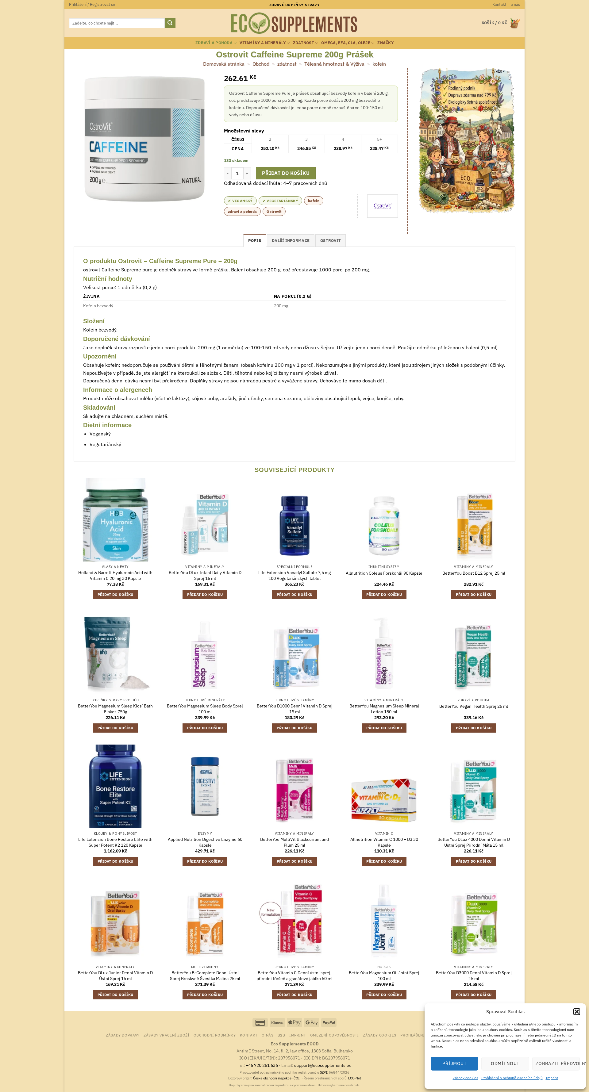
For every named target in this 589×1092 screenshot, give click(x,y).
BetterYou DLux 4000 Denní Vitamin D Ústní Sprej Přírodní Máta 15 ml (473, 842)
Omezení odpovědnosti (334, 1035)
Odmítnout (505, 1063)
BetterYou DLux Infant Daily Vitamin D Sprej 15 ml (205, 575)
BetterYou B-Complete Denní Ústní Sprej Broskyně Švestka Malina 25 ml (205, 975)
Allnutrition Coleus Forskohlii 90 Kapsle (384, 573)
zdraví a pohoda (214, 42)
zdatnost (303, 42)
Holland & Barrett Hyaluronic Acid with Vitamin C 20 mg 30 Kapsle (115, 575)
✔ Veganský (240, 200)
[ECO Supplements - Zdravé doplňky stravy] (294, 23)
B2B (281, 1035)
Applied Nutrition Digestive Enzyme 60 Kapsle (205, 842)
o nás (515, 4)
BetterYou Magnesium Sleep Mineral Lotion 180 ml (384, 709)
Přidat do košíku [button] (115, 594)
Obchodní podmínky (215, 1035)
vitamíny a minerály (263, 42)
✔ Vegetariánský (280, 200)
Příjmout (454, 1063)
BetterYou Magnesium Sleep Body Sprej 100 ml (205, 709)
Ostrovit (274, 211)
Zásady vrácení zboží (166, 1035)
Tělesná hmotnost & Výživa (334, 64)
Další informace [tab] (291, 240)
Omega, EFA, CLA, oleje (345, 42)
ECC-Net (354, 1078)
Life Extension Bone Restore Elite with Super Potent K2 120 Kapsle (115, 842)
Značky (385, 42)
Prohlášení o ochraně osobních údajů (512, 1077)
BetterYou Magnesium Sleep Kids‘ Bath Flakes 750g (115, 709)
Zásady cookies (465, 1077)
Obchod (260, 64)
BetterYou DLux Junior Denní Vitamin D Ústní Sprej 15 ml (115, 975)
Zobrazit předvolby (558, 1063)
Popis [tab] (254, 240)
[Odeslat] (170, 23)
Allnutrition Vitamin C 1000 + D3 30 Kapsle (384, 842)
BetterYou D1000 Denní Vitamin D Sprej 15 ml (295, 709)
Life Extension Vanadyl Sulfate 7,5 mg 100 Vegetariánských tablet (294, 575)
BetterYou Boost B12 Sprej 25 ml (473, 573)
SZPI (323, 1072)
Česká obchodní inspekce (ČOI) (277, 1078)
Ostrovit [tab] (330, 240)
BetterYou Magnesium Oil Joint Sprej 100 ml (384, 975)
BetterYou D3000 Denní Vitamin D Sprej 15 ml (474, 975)
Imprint (552, 1077)
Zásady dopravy (123, 1035)
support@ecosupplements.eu (323, 1065)
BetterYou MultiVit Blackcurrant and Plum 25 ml (294, 842)
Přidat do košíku (286, 173)
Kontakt (499, 4)
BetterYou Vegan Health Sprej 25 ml (473, 706)
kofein (379, 64)
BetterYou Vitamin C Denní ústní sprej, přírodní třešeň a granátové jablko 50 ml (294, 975)
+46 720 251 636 (262, 1065)
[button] (577, 1012)
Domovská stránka (223, 64)
